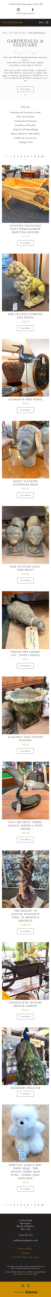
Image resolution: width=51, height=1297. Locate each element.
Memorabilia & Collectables (25, 133)
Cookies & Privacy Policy (25, 1274)
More (41, 22)
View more (25, 89)
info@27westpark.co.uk (25, 1240)
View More (25, 243)
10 (42, 156)
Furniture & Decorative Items (25, 112)
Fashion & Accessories (25, 137)
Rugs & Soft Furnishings (25, 129)
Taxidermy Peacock (25, 1088)
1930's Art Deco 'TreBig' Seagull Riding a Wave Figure (25, 825)
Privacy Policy (26, 1248)
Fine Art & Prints (25, 116)
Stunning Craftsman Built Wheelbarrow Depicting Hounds (25, 229)
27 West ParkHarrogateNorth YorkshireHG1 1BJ (25, 1224)
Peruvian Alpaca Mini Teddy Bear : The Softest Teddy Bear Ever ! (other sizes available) (25, 1172)
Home (5, 33)
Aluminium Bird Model (25, 399)
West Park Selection (13, 22)
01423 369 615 (28, 13)
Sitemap (25, 1252)
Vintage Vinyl (25, 142)
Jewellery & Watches (25, 125)
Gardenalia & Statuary (25, 121)
